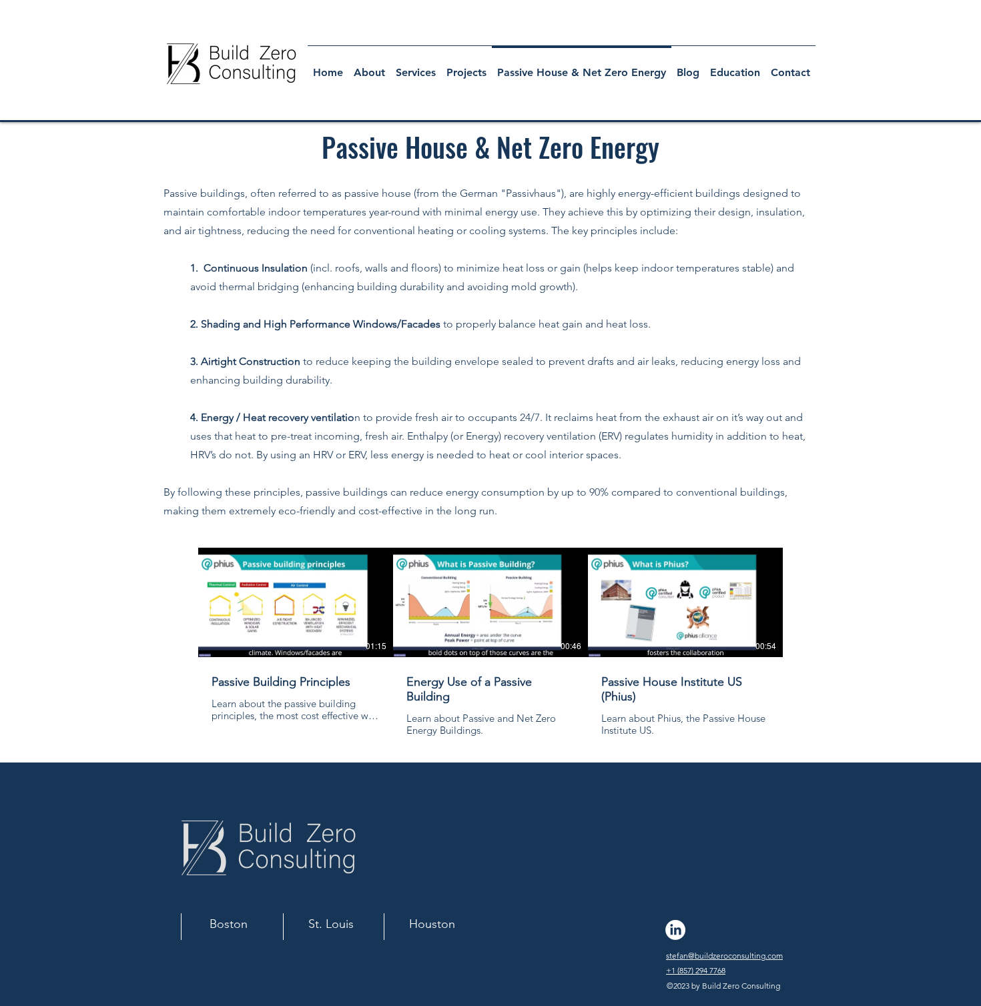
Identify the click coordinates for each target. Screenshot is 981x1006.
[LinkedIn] (675, 930)
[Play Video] (295, 602)
